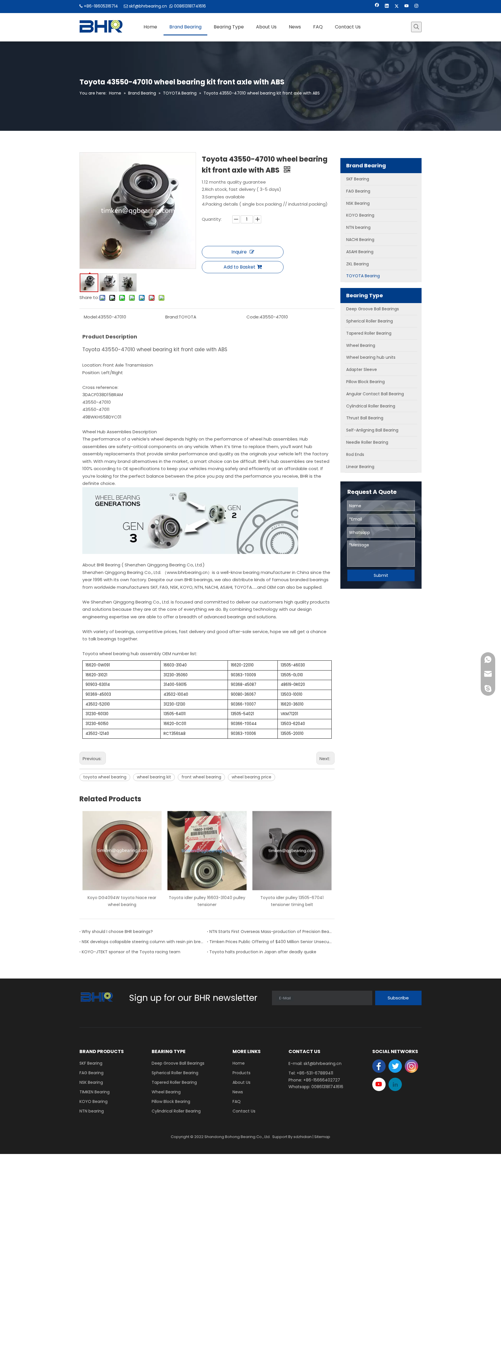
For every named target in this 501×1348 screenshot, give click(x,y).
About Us (242, 1082)
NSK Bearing (91, 1082)
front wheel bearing (201, 777)
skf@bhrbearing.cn (148, 6)
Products (242, 1073)
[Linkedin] (387, 6)
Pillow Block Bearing (171, 1101)
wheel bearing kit (154, 777)
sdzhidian (302, 1136)
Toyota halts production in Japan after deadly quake (262, 952)
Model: (91, 317)
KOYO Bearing (93, 1101)
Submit (381, 575)
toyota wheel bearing (104, 777)
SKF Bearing (90, 1063)
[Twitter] (396, 6)
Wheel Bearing (166, 1092)
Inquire (239, 252)
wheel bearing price (251, 777)
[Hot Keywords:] (416, 27)
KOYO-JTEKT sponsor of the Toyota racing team (131, 952)
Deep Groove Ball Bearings (178, 1063)
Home (239, 1063)
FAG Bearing (91, 1073)
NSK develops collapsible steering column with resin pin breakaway (143, 942)
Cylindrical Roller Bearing (176, 1111)
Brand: (172, 317)
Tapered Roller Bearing (174, 1082)
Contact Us (244, 1111)
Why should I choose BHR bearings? (117, 931)
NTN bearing (91, 1111)
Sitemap (322, 1136)
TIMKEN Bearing (94, 1092)
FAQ (237, 1101)
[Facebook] (377, 6)
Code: (252, 317)
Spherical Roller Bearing (175, 1073)
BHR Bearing (109, 565)
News (238, 1092)
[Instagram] (416, 6)
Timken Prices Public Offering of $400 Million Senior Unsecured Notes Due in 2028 (270, 942)
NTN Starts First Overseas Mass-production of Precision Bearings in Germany (270, 931)
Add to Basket (239, 267)
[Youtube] (406, 6)
